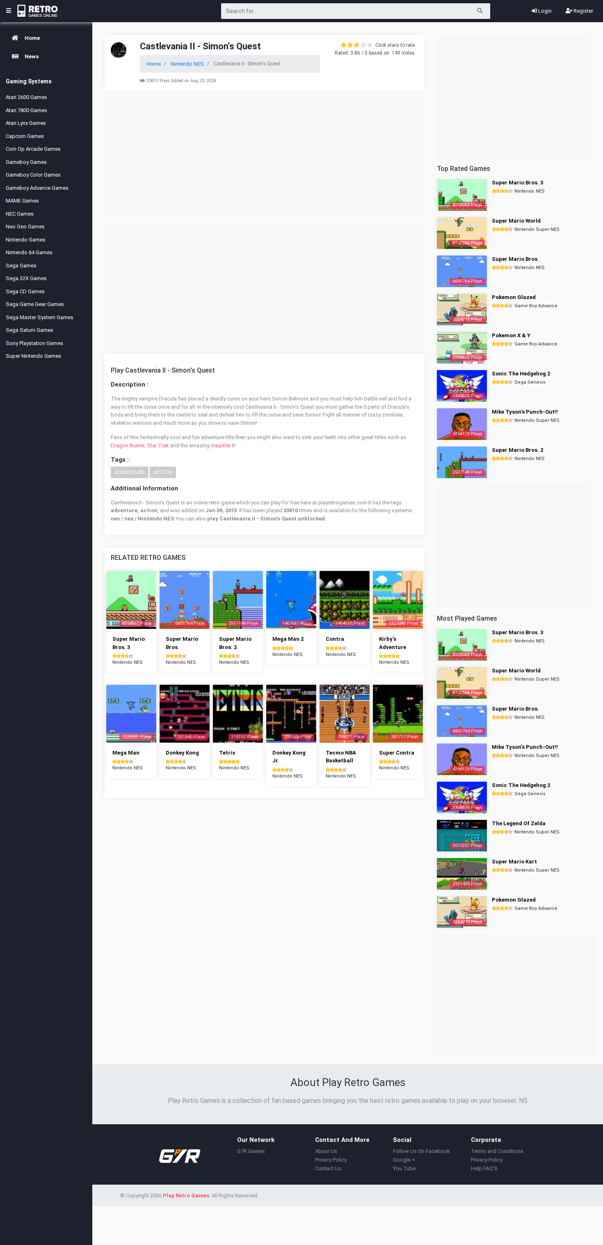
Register (582, 11)
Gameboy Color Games (33, 175)
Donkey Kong (182, 753)
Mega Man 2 (288, 639)
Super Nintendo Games (33, 356)
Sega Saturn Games (29, 330)
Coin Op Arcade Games (33, 149)
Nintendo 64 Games (29, 252)
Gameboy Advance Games (37, 188)
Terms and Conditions (497, 1151)
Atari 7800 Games (26, 110)
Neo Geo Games (25, 226)
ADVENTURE (129, 472)
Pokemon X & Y (511, 335)
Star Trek (158, 445)
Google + (404, 1160)
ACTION (162, 472)
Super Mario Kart (514, 861)
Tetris (227, 753)
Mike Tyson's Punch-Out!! (525, 412)
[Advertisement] (264, 155)
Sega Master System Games (39, 317)
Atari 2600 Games (26, 97)
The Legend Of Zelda (519, 823)
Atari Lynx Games (26, 123)
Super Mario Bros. (515, 259)
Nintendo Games (26, 240)
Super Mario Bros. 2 (517, 450)
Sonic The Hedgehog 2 (521, 374)
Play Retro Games (186, 1195)
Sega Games (21, 265)
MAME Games (22, 201)
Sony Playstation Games (34, 343)
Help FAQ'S (484, 1168)
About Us (326, 1151)
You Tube (404, 1168)
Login (544, 11)
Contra (335, 639)
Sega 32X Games (26, 278)
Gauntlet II (222, 445)
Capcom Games (25, 136)
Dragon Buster (127, 445)
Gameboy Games (26, 162)
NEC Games (20, 214)
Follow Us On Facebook (421, 1151)
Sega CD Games (25, 291)
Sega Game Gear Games (35, 304)
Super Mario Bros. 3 (517, 183)
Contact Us (328, 1168)
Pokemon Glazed (514, 297)
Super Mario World (516, 221)
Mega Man (125, 753)
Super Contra (396, 753)
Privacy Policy (331, 1160)
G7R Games (251, 1151)
